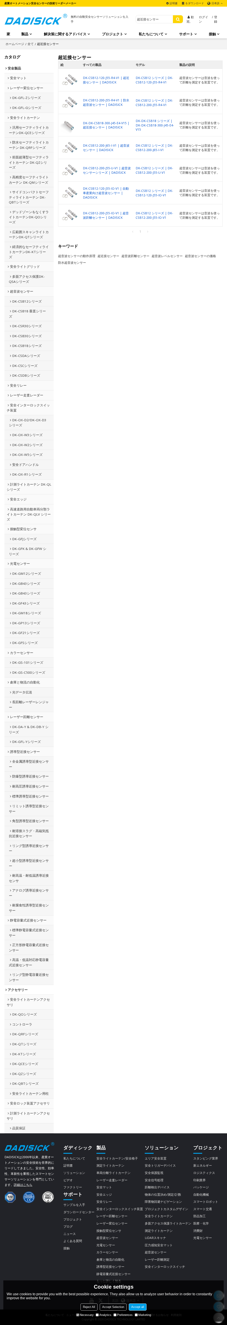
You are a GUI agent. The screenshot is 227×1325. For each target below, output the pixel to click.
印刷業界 (199, 1180)
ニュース (69, 1234)
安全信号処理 (154, 1180)
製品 (24, 34)
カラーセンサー (107, 1252)
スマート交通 (202, 1209)
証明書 (174, 3)
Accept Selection (113, 1307)
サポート (186, 34)
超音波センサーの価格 (200, 256)
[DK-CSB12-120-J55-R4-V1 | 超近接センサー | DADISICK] (69, 80)
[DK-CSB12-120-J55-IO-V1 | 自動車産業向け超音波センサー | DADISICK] (69, 193)
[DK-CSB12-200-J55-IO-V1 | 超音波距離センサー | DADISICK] (69, 215)
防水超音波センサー (72, 262)
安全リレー (104, 1201)
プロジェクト (112, 34)
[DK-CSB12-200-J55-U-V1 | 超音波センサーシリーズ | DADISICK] (69, 170)
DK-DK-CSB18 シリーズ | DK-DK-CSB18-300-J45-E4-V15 (155, 125)
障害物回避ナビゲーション (163, 1201)
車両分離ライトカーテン (113, 1173)
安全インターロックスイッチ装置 (119, 1209)
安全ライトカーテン (159, 1216)
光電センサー (105, 1245)
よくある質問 (72, 1241)
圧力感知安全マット (159, 1245)
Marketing (144, 1315)
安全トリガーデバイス (160, 1165)
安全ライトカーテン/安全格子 (117, 1158)
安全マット (104, 1187)
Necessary (87, 1315)
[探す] (178, 19)
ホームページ (15, 44)
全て (30, 44)
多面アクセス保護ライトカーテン (168, 1223)
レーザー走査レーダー (111, 1180)
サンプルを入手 (74, 1205)
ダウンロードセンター (78, 1212)
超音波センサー (107, 1238)
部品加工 (199, 1216)
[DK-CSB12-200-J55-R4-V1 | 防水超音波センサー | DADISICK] (69, 102)
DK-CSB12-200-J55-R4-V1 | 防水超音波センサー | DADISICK (106, 102)
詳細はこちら (23, 1185)
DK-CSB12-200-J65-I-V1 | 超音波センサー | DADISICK (106, 147)
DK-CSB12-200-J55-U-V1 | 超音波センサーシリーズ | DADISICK (107, 170)
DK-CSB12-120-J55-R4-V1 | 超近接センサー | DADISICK (106, 80)
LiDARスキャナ (155, 1238)
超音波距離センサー (135, 256)
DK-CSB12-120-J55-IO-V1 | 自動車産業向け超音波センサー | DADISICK (106, 192)
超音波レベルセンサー (167, 256)
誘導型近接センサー (110, 1266)
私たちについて (151, 34)
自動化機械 (201, 1194)
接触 (212, 34)
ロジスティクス (204, 1173)
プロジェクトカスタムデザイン (166, 1209)
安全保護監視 (154, 1173)
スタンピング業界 (205, 1158)
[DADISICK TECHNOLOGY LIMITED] (35, 19)
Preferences (125, 1315)
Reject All (89, 1307)
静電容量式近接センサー (113, 1274)
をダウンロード (194, 3)
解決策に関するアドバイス (65, 34)
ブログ (68, 1226)
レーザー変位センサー (111, 1223)
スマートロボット (205, 1201)
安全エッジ (104, 1194)
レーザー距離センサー (111, 1216)
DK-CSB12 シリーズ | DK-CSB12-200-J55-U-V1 (154, 170)
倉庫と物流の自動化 (110, 1259)
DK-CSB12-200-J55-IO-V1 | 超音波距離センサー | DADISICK (106, 215)
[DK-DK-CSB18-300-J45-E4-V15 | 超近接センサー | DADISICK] (69, 125)
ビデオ (68, 1180)
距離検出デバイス (157, 1187)
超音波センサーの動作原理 (76, 256)
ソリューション (74, 1173)
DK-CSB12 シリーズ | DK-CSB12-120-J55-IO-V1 (154, 193)
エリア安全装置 (155, 1158)
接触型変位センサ (108, 1231)
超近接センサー (108, 256)
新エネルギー (202, 1165)
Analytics (105, 1315)
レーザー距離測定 (157, 1259)
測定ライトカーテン (110, 1165)
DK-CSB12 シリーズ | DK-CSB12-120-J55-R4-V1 (154, 80)
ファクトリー (72, 1187)
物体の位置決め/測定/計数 (163, 1194)
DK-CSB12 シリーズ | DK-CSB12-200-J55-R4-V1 (154, 102)
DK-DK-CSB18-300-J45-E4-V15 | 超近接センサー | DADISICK (106, 125)
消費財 (198, 1231)
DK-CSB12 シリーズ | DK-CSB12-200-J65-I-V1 (154, 147)
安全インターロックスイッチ (165, 1266)
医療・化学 (201, 1223)
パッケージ (201, 1187)
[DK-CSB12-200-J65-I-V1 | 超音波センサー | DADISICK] (69, 148)
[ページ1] (132, 231)
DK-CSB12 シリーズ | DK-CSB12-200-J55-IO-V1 (154, 215)
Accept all (137, 1307)
